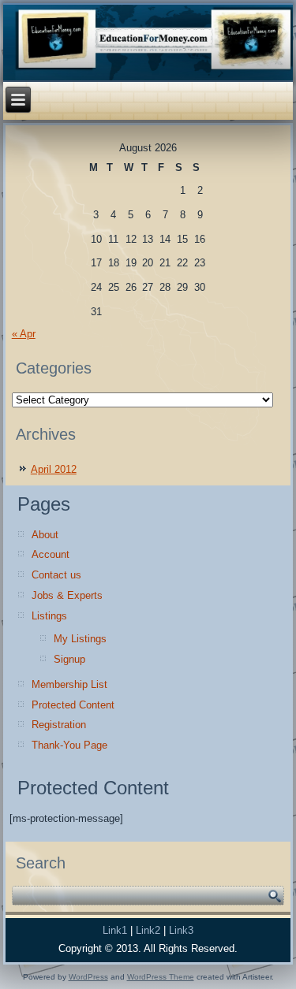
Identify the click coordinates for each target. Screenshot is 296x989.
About (45, 535)
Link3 (181, 930)
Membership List (69, 684)
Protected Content (73, 705)
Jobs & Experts (67, 595)
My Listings (80, 639)
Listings (49, 616)
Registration (59, 725)
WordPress (88, 976)
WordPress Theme (160, 976)
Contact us (56, 575)
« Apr (24, 334)
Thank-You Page (69, 745)
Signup (69, 659)
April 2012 (54, 469)
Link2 (148, 930)
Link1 (115, 930)
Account (50, 554)
